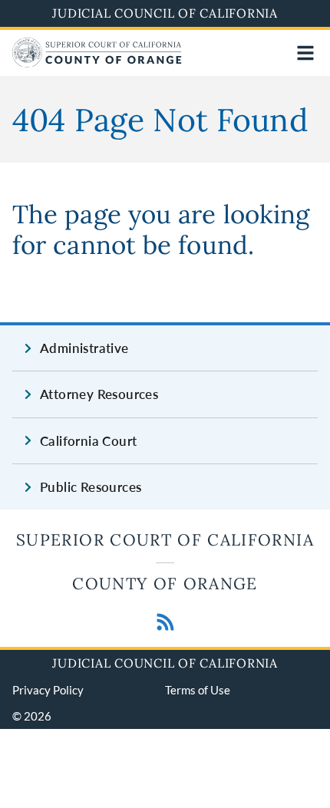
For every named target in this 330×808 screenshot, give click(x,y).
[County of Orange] (97, 62)
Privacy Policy (48, 690)
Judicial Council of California (165, 13)
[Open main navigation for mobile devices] (305, 53)
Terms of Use (197, 690)
